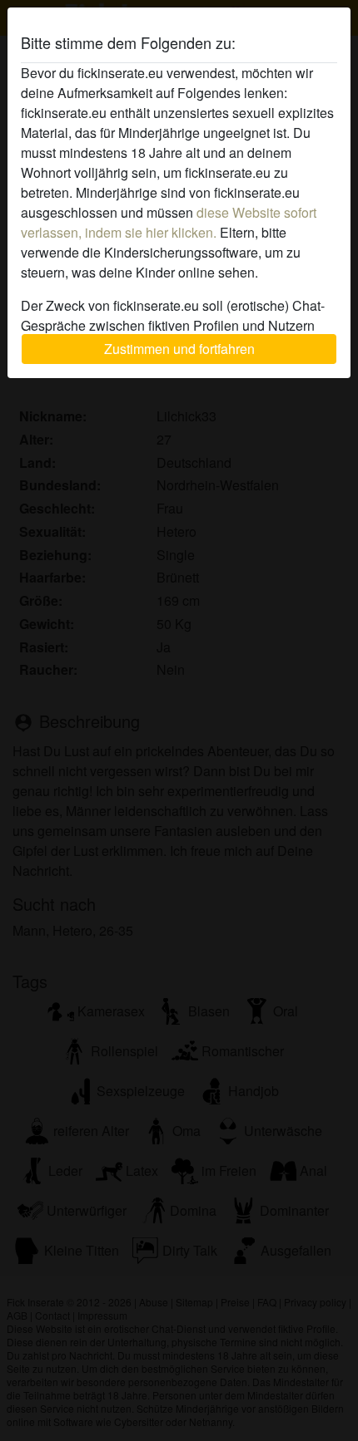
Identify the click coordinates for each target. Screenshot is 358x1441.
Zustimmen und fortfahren (179, 348)
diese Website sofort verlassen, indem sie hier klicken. (168, 222)
